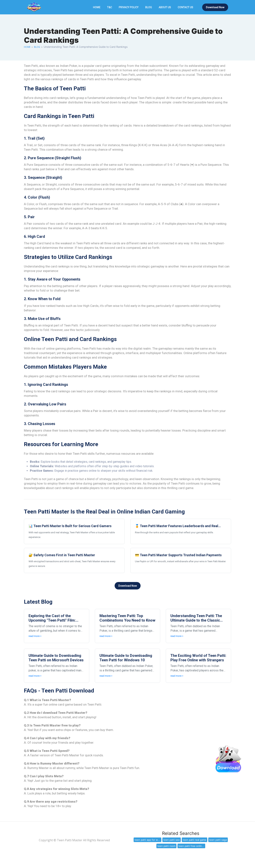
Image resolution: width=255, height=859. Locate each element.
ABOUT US (165, 7)
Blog (148, 7)
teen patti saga (218, 839)
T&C (109, 7)
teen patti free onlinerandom (191, 845)
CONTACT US (185, 7)
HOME (96, 7)
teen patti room (166, 845)
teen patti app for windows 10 (148, 839)
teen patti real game (194, 839)
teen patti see (171, 839)
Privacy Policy (129, 7)
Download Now (215, 7)
